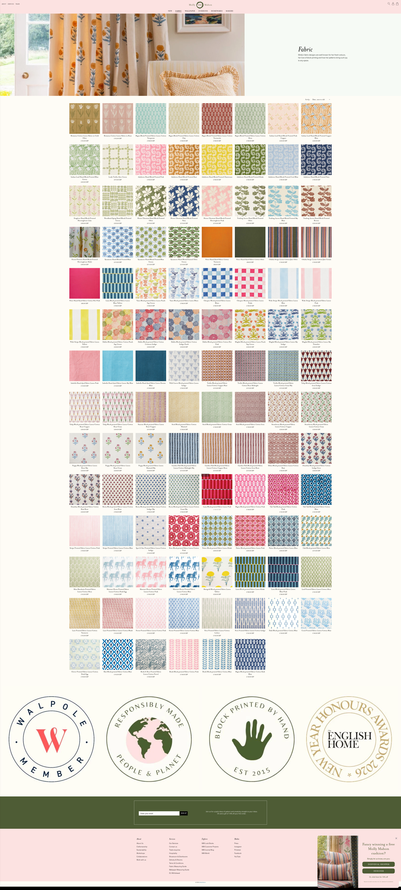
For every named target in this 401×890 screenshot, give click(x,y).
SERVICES (11, 4)
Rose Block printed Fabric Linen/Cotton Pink (184, 549)
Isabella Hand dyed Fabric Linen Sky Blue (117, 383)
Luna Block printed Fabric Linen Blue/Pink (283, 590)
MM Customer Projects (210, 846)
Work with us (141, 860)
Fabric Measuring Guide (178, 866)
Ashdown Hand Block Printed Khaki (250, 177)
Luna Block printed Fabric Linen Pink (217, 507)
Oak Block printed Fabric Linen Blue (316, 548)
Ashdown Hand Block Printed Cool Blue (283, 177)
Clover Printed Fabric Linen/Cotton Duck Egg (84, 673)
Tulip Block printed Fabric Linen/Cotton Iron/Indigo (316, 384)
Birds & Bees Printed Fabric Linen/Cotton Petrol (151, 673)
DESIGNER (379, 871)
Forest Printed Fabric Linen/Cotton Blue (184, 630)
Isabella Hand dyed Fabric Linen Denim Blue (151, 384)
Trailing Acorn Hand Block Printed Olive (250, 219)
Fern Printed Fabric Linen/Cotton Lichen (217, 631)
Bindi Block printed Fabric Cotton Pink (184, 672)
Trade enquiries (174, 850)
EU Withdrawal (174, 873)
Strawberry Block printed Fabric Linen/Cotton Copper (283, 425)
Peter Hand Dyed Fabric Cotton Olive (250, 259)
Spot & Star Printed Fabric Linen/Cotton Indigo (151, 549)
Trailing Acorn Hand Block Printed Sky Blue (283, 219)
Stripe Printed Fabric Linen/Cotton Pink (85, 548)
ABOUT (4, 4)
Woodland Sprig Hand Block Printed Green (117, 219)
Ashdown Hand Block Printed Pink (151, 177)
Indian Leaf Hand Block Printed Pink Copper (283, 137)
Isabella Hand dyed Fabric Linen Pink (84, 383)
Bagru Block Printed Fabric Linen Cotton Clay (184, 137)
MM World (205, 853)
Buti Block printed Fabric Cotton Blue (118, 672)
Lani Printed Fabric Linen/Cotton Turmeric (84, 631)
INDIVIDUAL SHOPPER (378, 864)
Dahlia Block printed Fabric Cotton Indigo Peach (184, 343)
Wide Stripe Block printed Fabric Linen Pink (316, 301)
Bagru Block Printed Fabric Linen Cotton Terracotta (217, 137)
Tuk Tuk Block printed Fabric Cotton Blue (316, 508)
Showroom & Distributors (178, 856)
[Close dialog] (396, 838)
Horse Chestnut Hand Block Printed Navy (184, 219)
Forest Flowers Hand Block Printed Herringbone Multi (85, 260)
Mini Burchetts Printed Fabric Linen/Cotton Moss (85, 590)
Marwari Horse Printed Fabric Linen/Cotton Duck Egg (118, 590)
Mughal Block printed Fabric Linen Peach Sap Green (250, 343)
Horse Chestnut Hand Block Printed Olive (150, 219)
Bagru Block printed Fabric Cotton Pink (250, 507)
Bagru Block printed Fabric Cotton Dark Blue (250, 673)
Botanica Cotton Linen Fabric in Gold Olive (85, 137)
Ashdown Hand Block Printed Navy (316, 177)
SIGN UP (184, 813)
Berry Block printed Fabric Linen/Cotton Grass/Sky (184, 508)
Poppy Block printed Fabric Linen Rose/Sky (84, 466)
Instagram (238, 846)
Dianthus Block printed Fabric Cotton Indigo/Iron (316, 466)
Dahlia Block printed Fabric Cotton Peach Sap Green (118, 343)
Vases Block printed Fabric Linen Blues (184, 300)
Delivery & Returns (175, 860)
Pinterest (237, 850)
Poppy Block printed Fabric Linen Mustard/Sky (150, 466)
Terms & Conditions (176, 863)
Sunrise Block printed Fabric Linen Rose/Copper (151, 425)
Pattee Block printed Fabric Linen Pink (250, 548)
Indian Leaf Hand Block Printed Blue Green (84, 178)
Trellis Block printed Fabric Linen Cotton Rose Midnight (250, 384)
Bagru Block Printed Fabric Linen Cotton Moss (250, 137)
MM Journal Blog (208, 850)
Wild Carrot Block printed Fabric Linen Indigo (184, 384)
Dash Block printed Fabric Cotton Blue (283, 630)
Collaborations (142, 856)
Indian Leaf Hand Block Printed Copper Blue (316, 137)
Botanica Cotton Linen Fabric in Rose (118, 136)
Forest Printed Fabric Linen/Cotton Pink (151, 630)
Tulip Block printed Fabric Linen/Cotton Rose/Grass (118, 425)
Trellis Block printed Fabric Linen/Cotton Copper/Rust (217, 384)
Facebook (237, 853)
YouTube (237, 856)
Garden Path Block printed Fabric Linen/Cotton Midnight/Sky (184, 466)
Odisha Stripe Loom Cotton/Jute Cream (316, 259)
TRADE (17, 4)
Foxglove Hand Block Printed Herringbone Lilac (85, 219)
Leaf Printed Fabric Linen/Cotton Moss (316, 589)
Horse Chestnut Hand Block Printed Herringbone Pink (217, 219)
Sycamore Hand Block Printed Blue (118, 259)
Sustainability (141, 850)
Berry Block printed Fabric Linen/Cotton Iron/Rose (118, 508)
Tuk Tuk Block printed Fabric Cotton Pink (283, 508)
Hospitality (173, 853)
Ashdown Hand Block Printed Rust (184, 177)
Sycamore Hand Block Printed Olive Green (184, 260)
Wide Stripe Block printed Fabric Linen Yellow (84, 343)
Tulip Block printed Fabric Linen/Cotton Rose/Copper (85, 425)
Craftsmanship (142, 846)
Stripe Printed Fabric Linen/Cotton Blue (118, 548)
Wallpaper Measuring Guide (179, 870)
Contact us (173, 846)
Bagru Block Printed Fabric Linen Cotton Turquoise (151, 137)
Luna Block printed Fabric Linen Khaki (250, 589)
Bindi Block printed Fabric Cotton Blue (217, 672)
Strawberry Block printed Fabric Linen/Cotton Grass (316, 425)
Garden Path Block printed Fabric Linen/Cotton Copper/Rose (217, 466)
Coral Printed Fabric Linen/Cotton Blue (316, 630)
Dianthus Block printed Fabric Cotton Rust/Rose (85, 508)
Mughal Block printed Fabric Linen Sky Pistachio (316, 343)
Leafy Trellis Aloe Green (118, 177)
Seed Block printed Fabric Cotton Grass (217, 424)
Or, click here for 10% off (378, 877)
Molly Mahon (202, 882)
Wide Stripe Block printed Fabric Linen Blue (283, 301)
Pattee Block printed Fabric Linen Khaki (217, 548)
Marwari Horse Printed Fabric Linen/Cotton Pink (151, 590)
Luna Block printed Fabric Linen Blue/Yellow (118, 301)
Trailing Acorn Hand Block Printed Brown (316, 219)
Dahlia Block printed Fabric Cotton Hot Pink (217, 343)
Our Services (173, 843)
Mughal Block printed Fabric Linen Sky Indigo (283, 343)
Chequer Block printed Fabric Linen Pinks (250, 301)
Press (236, 843)
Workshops (141, 853)
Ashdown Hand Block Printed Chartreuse (217, 177)
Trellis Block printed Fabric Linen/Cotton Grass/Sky (283, 384)
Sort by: (307, 99)
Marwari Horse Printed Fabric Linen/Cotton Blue (184, 590)
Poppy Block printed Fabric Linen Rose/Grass (117, 466)
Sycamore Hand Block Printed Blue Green (151, 260)
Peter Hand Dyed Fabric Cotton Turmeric (217, 260)
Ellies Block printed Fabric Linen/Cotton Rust (283, 466)
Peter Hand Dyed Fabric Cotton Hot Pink (84, 300)
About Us (140, 843)
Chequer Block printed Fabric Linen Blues (217, 301)
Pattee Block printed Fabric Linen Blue (283, 548)
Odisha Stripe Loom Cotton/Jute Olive (283, 259)
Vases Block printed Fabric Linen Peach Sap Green (150, 301)
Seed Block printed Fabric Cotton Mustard (184, 425)
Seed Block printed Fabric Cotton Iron (250, 424)
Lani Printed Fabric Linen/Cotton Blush (118, 630)
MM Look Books (208, 843)
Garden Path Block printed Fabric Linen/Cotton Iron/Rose (250, 466)
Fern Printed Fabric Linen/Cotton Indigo (250, 630)
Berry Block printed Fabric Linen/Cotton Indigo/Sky (151, 508)
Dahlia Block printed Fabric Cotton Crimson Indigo (151, 343)
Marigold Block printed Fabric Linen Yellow (217, 590)
